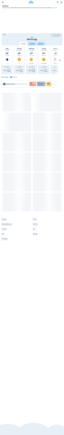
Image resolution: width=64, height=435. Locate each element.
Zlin (3, 234)
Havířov (35, 224)
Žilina (34, 219)
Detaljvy (6, 77)
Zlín (34, 229)
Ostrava (4, 219)
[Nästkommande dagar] (60, 60)
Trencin (4, 229)
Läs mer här (54, 7)
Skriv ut (14, 77)
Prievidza (5, 239)
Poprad (35, 234)
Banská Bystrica (7, 224)
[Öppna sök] (58, 2)
